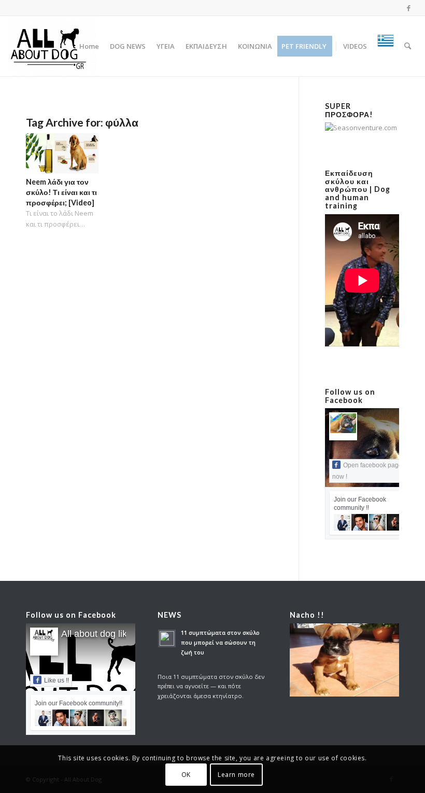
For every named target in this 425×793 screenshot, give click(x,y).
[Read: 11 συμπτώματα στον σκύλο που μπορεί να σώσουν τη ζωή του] (167, 638)
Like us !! (56, 680)
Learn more (236, 774)
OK (186, 774)
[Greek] (385, 46)
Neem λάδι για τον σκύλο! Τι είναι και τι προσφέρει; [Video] (61, 192)
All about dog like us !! (106, 634)
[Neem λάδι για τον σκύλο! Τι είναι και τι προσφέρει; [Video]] (62, 153)
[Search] (407, 46)
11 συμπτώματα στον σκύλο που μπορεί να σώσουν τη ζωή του (220, 642)
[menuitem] (89, 46)
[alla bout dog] (52, 46)
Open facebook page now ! (367, 471)
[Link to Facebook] (409, 8)
